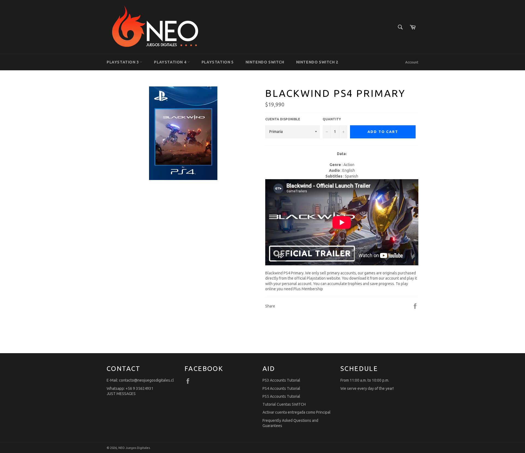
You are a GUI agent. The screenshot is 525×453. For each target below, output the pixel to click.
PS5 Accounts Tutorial (281, 396)
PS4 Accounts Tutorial (281, 388)
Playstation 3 (123, 62)
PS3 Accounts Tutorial (281, 380)
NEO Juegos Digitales (134, 447)
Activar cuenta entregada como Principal (296, 412)
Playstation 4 (170, 62)
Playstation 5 (218, 62)
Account (411, 62)
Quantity (332, 119)
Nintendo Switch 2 (317, 62)
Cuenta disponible (282, 119)
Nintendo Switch (265, 62)
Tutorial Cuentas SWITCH (284, 404)
